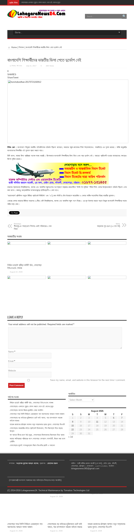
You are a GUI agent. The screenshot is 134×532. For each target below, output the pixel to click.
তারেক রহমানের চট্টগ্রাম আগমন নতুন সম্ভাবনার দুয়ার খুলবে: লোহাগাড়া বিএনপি (106, 525)
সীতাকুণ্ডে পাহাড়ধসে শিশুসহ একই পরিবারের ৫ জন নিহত (32, 226)
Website (12, 370)
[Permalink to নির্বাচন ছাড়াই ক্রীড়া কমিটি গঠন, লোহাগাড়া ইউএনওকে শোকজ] (26, 244)
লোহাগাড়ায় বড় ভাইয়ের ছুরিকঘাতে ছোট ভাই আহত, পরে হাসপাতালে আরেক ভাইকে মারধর (65, 525)
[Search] (124, 16)
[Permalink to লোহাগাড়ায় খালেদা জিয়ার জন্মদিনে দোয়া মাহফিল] (107, 244)
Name (11, 351)
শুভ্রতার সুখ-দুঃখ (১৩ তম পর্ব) (108, 225)
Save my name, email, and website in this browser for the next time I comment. (88, 380)
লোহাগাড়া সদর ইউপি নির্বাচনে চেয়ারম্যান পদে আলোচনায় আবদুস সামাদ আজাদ (24, 525)
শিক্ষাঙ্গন (21, 47)
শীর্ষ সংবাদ (19, 66)
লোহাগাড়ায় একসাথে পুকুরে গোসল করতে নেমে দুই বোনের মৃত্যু (40, 2)
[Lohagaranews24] (36, 16)
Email (11, 361)
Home (14, 47)
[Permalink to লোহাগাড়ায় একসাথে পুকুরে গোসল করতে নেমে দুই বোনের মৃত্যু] (67, 244)
